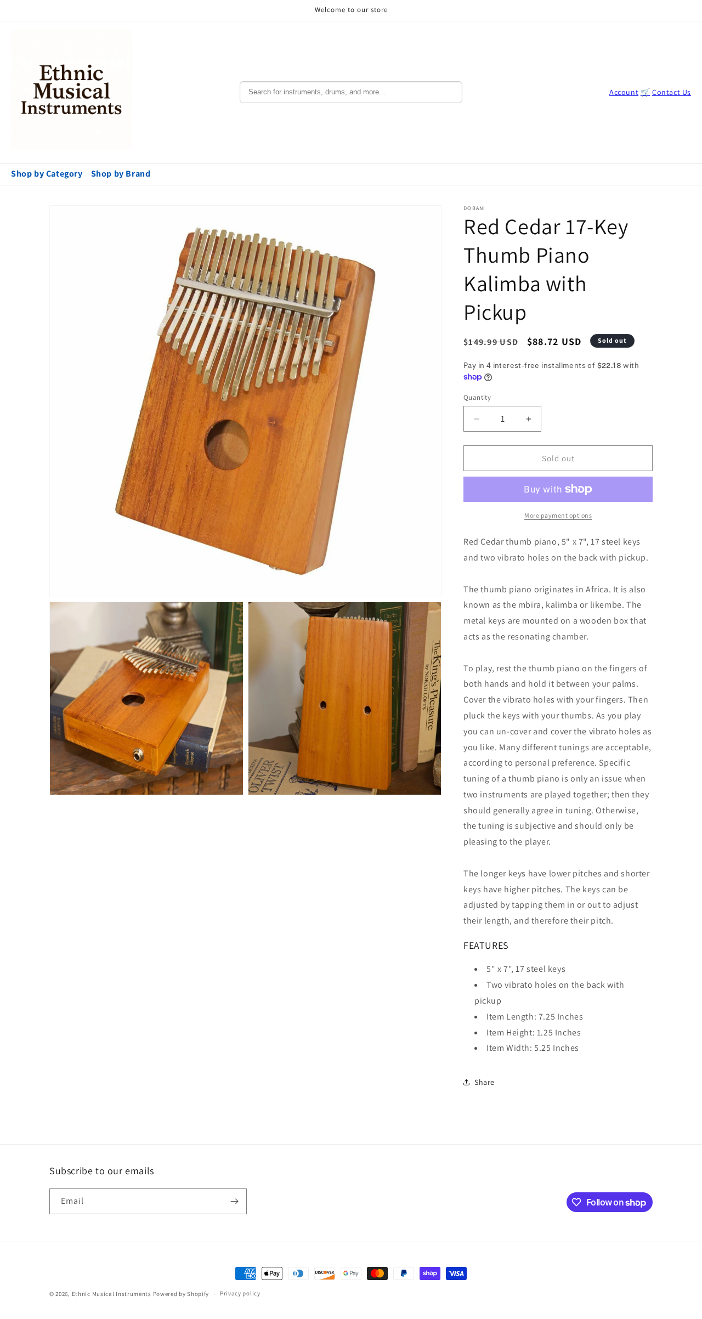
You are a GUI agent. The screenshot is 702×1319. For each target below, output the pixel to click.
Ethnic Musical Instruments (111, 1294)
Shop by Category (47, 173)
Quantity (477, 397)
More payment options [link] (558, 515)
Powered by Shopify (181, 1294)
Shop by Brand (121, 173)
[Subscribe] (234, 1201)
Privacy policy (240, 1293)
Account (623, 92)
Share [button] (484, 1082)
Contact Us (671, 92)
